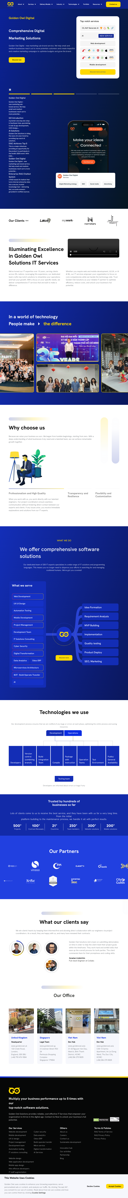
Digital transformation (43, 1152)
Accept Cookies (115, 1186)
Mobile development (17, 1138)
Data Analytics (20, 663)
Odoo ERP (36, 663)
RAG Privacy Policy (102, 1138)
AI (15, 685)
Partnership (65, 1158)
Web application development (21, 1165)
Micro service (39, 1148)
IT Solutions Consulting (24, 642)
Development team (16, 1148)
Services (31, 4)
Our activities (65, 1154)
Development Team (22, 635)
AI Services (38, 1155)
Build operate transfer (43, 1145)
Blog (62, 1161)
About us (63, 1135)
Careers (63, 1138)
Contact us (64, 1141)
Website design (15, 1161)
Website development (18, 1135)
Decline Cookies (93, 1186)
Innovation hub (66, 1151)
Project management (17, 1145)
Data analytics (40, 1138)
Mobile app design (16, 1168)
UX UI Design (19, 606)
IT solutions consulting (18, 1155)
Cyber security (40, 1135)
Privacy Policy (100, 1141)
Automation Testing (22, 613)
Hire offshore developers (19, 1171)
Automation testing (16, 1152)
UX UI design (14, 1141)
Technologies (72, 4)
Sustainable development (70, 1145)
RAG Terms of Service (103, 1135)
